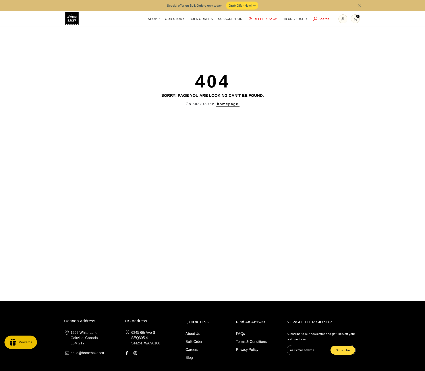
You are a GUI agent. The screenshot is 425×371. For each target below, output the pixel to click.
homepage (227, 104)
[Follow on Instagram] (135, 353)
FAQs (240, 334)
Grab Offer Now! (240, 5)
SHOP (152, 19)
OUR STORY (174, 19)
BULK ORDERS (201, 19)
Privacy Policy (247, 350)
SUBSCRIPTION (230, 19)
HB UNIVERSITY (294, 19)
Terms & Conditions (251, 342)
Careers (191, 350)
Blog (189, 357)
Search (324, 19)
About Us (192, 334)
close (66, 5)
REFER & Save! (265, 19)
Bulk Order (193, 342)
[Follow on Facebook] (127, 353)
